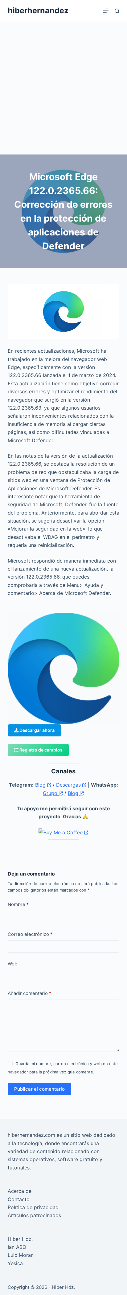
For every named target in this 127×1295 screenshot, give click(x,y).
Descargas (69, 785)
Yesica (15, 1263)
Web (12, 964)
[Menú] (106, 11)
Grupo (51, 793)
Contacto (19, 1199)
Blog (41, 785)
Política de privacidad (33, 1207)
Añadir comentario (29, 993)
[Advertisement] (63, 88)
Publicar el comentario (39, 1089)
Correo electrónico (30, 934)
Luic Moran (21, 1255)
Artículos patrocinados (34, 1215)
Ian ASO (17, 1247)
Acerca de (19, 1191)
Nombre (18, 904)
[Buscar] (117, 11)
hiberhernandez (38, 10)
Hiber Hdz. (20, 1239)
